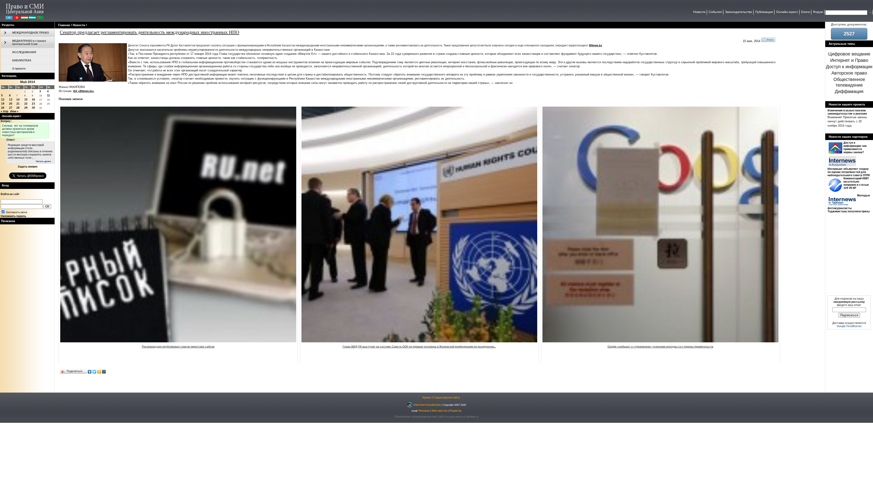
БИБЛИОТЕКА (21, 60)
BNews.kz (595, 45)
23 (33, 103)
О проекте (19, 68)
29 (26, 107)
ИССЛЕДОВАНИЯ (24, 52)
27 (10, 107)
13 (10, 99)
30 (33, 107)
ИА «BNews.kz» (83, 91)
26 (2, 107)
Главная (64, 25)
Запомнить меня (16, 212)
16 (33, 99)
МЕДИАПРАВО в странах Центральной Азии (29, 42)
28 (18, 107)
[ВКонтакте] (89, 372)
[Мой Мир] (104, 372)
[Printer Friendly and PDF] (768, 41)
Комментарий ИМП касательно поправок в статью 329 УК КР (856, 183)
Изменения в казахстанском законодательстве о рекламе (847, 112)
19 (2, 103)
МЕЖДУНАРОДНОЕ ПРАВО (30, 32)
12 (2, 99)
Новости (79, 25)
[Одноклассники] (99, 372)
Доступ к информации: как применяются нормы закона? (855, 147)
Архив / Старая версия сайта (441, 397)
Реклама (424, 410)
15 (26, 99)
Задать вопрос (28, 166)
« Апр (4, 111)
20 (10, 103)
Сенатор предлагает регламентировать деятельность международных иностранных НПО (149, 32)
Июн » (14, 111)
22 (26, 103)
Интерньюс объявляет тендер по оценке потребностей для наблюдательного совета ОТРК (849, 172)
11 (48, 95)
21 (18, 103)
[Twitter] (94, 372)
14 (18, 99)
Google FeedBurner (849, 326)
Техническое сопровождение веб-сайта (419, 416)
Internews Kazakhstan (427, 404)
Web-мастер (439, 410)
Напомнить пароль (13, 216)
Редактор (455, 410)
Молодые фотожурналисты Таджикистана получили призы (849, 203)
